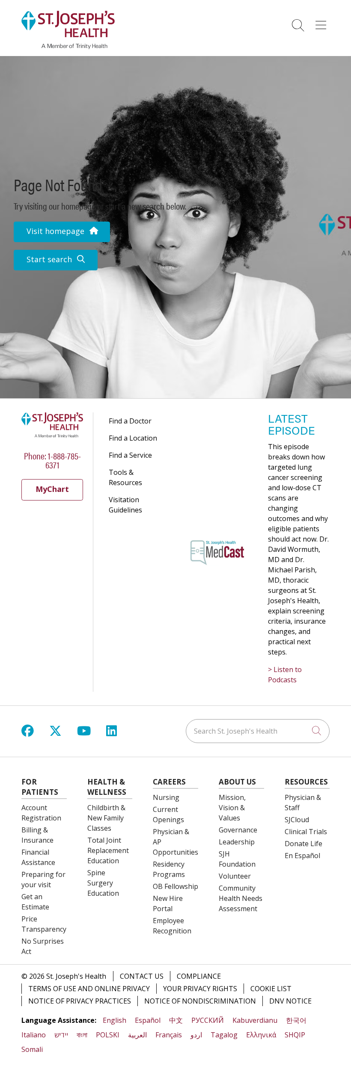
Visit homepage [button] (55, 231)
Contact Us (142, 976)
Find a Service (130, 455)
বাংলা (82, 1034)
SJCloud (297, 819)
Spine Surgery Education (103, 883)
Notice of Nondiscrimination (200, 1001)
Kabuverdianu (254, 1020)
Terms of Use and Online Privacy (89, 988)
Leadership (237, 842)
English (114, 1020)
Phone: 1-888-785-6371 (52, 460)
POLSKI (107, 1034)
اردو (196, 1034)
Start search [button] (49, 259)
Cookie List (271, 988)
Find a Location (133, 438)
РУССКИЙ (207, 1020)
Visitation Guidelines (125, 505)
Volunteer (235, 876)
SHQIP (295, 1034)
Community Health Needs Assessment (240, 898)
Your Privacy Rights (200, 988)
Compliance (199, 976)
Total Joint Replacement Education (108, 850)
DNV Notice (290, 1001)
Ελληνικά (261, 1034)
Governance (238, 830)
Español (148, 1020)
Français (168, 1034)
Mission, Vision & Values (232, 808)
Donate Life (303, 843)
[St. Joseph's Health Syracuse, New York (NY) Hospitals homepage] (68, 46)
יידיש (61, 1034)
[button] (322, 22)
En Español (302, 855)
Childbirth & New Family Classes (106, 818)
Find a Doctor (130, 421)
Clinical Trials (306, 831)
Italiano (33, 1034)
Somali (32, 1049)
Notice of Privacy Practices (79, 1001)
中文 (176, 1020)
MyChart (52, 489)
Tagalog (224, 1034)
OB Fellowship (175, 886)
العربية (137, 1034)
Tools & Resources (125, 477)
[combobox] (258, 731)
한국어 (296, 1020)
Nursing (166, 797)
